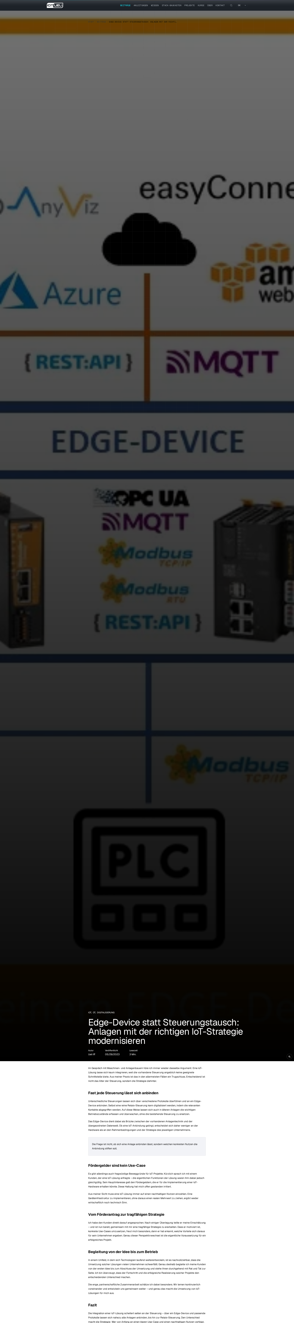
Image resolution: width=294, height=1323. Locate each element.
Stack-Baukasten (171, 5)
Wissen (155, 5)
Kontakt (220, 5)
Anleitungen (141, 5)
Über (210, 5)
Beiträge (125, 5)
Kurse (201, 5)
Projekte (189, 5)
